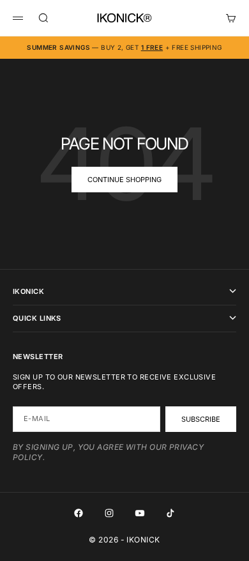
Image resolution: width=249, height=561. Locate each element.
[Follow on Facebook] (78, 513)
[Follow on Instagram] (109, 513)
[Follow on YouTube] (140, 513)
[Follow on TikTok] (170, 513)
